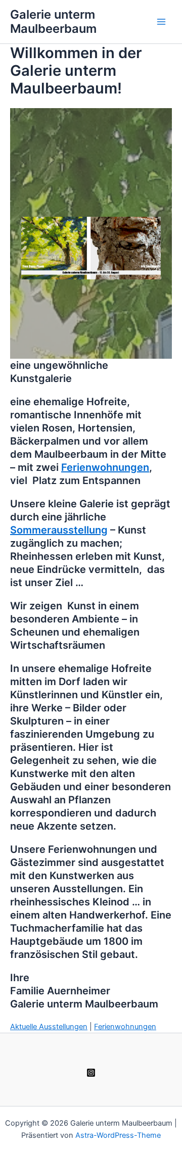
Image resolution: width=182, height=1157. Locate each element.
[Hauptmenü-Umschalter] (161, 21)
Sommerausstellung (59, 530)
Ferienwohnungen (105, 467)
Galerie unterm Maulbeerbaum (53, 21)
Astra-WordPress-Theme (118, 1135)
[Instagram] (91, 1072)
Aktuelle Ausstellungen (48, 1026)
